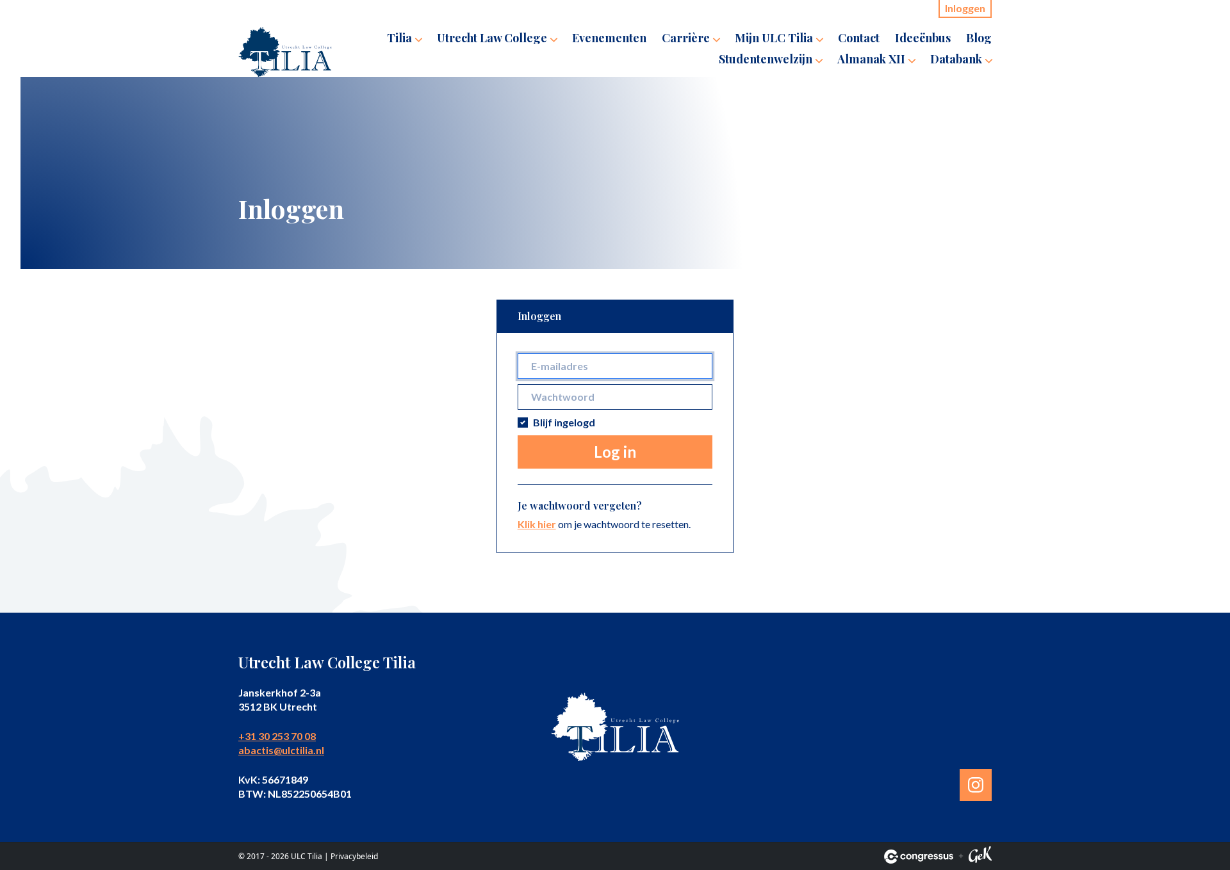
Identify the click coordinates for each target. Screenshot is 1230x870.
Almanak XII (871, 59)
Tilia (399, 37)
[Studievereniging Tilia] (285, 52)
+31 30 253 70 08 (277, 736)
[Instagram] (976, 785)
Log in (615, 451)
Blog (979, 37)
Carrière (686, 37)
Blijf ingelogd (564, 422)
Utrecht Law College (492, 37)
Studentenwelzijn (765, 59)
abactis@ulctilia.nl (281, 750)
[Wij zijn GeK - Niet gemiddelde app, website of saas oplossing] (980, 856)
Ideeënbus (923, 37)
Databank (956, 59)
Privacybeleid (354, 856)
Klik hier (537, 524)
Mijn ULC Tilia (774, 37)
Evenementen (609, 37)
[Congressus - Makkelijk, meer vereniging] (918, 857)
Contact (859, 37)
